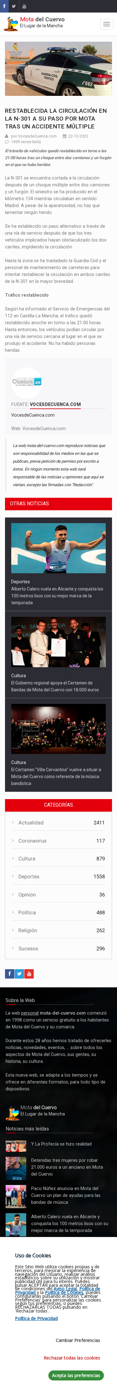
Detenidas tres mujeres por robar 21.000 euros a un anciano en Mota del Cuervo (16, 1168)
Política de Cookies (64, 1292)
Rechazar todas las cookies (72, 1358)
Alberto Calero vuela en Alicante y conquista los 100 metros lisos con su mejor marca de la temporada (57, 595)
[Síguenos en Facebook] (4, 6)
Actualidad (31, 823)
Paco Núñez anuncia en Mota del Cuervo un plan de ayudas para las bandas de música (16, 1197)
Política (27, 913)
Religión (27, 930)
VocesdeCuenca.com (44, 428)
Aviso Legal (65, 1289)
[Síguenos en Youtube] (24, 6)
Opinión (27, 895)
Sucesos (28, 949)
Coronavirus (32, 841)
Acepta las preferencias (76, 1375)
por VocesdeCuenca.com (34, 136)
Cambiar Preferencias (78, 1340)
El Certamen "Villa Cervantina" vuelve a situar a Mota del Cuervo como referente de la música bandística (56, 776)
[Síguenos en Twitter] (13, 6)
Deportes (20, 582)
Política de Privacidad (36, 1318)
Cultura (18, 675)
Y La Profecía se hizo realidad (14, 1146)
